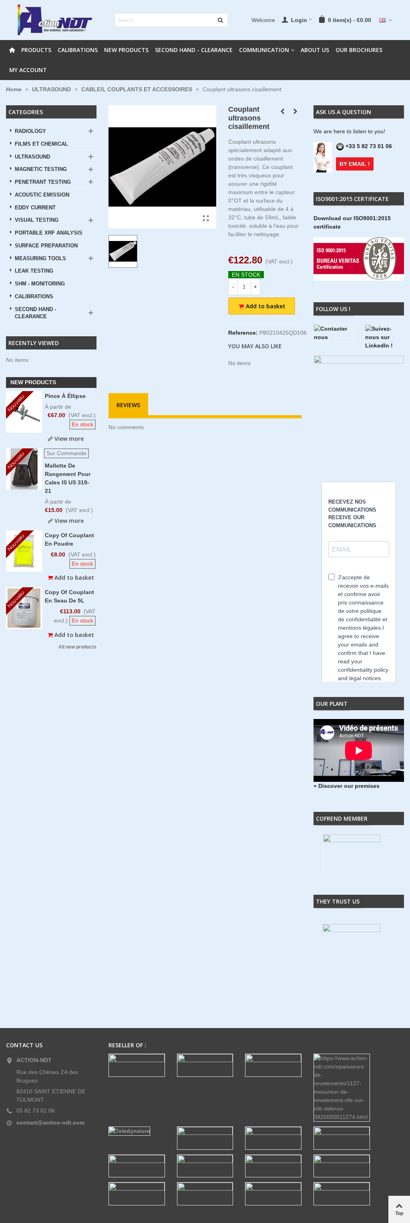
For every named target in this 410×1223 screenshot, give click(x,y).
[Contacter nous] (333, 333)
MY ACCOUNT (28, 70)
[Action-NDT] (54, 20)
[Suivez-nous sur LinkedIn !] (384, 337)
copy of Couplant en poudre (69, 539)
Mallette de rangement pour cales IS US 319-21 (67, 478)
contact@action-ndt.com (50, 1122)
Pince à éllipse (65, 396)
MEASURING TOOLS (40, 258)
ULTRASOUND (32, 157)
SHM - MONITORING (40, 284)
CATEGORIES (25, 112)
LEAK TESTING (34, 271)
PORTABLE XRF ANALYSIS (48, 233)
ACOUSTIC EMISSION (42, 195)
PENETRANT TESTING (43, 182)
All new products (77, 647)
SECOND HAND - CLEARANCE (194, 50)
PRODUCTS (36, 50)
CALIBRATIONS (78, 50)
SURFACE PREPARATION (46, 246)
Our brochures (359, 50)
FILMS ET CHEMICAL (41, 144)
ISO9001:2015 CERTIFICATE (352, 199)
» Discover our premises (347, 786)
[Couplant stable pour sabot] (295, 111)
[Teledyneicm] (137, 1131)
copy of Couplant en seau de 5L (69, 596)
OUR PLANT (332, 703)
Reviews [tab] (128, 405)
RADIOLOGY (30, 131)
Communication (264, 50)
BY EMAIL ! (355, 164)
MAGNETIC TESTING (41, 169)
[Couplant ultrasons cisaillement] (206, 219)
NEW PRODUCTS (126, 50)
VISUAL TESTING (36, 220)
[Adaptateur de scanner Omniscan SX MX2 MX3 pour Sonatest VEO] (283, 111)
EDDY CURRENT (35, 208)
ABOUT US (315, 50)
